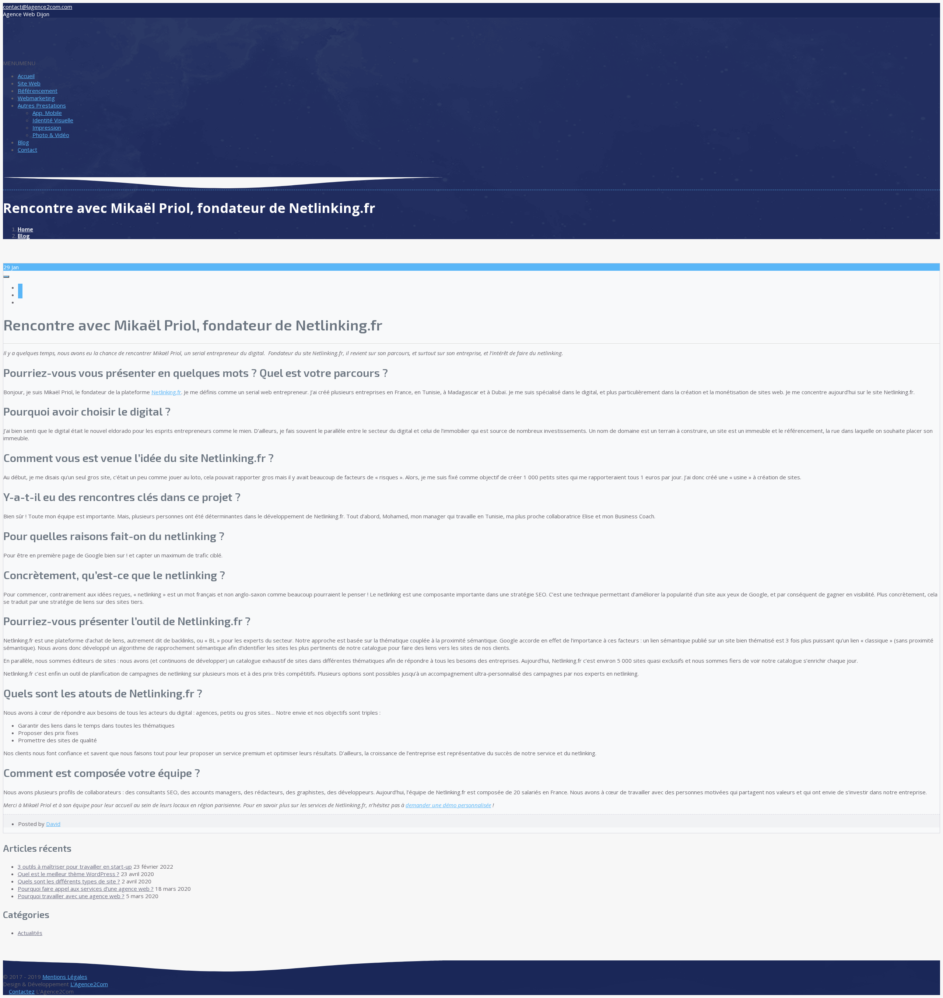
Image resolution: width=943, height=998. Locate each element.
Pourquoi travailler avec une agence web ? (71, 896)
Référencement (37, 90)
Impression (46, 127)
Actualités (30, 932)
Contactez (22, 991)
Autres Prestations (42, 105)
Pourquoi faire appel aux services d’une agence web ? (86, 888)
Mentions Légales (64, 976)
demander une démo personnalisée (448, 805)
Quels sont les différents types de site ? (69, 881)
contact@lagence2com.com (37, 6)
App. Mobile (47, 112)
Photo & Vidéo (50, 135)
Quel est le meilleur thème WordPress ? (68, 874)
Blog (23, 142)
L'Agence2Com (89, 984)
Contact (27, 149)
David (53, 823)
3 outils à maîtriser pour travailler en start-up (75, 866)
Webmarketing (36, 98)
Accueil (26, 76)
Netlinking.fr (166, 392)
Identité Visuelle (52, 120)
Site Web (29, 83)
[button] (19, 63)
